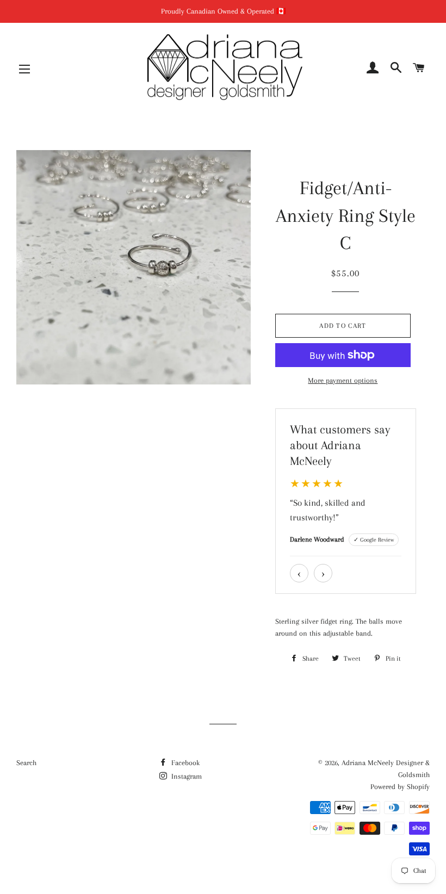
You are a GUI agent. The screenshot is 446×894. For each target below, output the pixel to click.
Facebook (184, 763)
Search (26, 763)
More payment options (342, 380)
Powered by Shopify (400, 787)
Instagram (185, 776)
